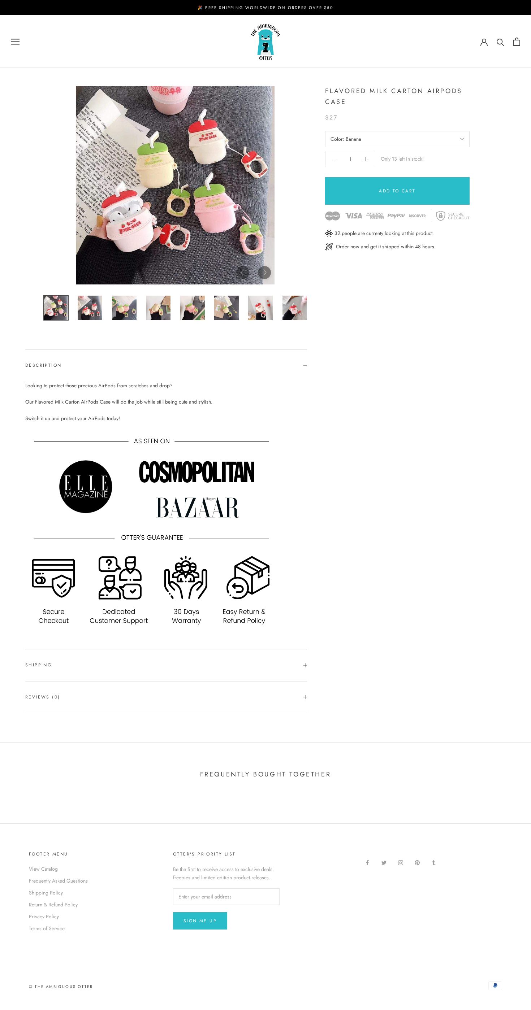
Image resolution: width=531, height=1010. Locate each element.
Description (43, 365)
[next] (264, 272)
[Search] (500, 41)
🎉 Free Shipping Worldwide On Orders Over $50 (265, 7)
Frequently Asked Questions (58, 880)
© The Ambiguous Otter (61, 986)
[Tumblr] (433, 862)
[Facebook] (367, 862)
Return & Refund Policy (53, 904)
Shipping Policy (46, 892)
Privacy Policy (44, 916)
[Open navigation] (15, 42)
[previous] (242, 272)
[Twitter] (384, 862)
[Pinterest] (417, 862)
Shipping (38, 665)
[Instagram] (400, 862)
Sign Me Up (200, 921)
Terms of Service (47, 928)
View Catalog (43, 868)
